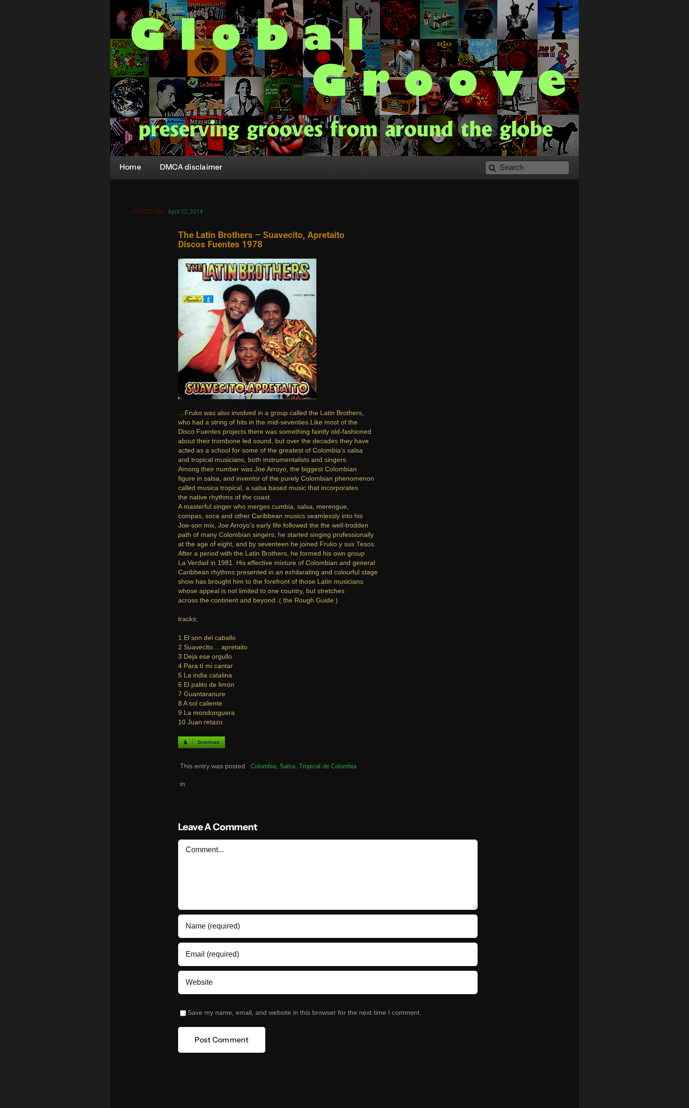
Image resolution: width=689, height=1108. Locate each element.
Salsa (287, 766)
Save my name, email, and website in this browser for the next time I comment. (304, 1012)
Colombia (263, 766)
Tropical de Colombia (327, 766)
